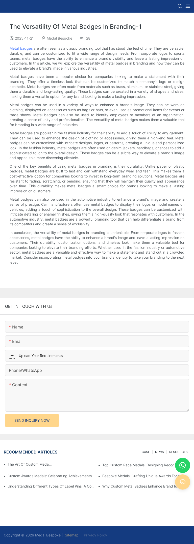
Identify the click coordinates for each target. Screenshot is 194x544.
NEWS (159, 452)
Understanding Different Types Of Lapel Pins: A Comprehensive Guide (51, 486)
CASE (146, 452)
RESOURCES (178, 452)
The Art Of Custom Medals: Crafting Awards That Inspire (30, 464)
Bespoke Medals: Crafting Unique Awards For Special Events (146, 476)
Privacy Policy (95, 535)
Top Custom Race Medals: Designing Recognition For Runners (146, 465)
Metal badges (21, 48)
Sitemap (71, 535)
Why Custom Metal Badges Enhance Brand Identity (144, 486)
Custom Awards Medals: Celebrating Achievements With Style (51, 476)
